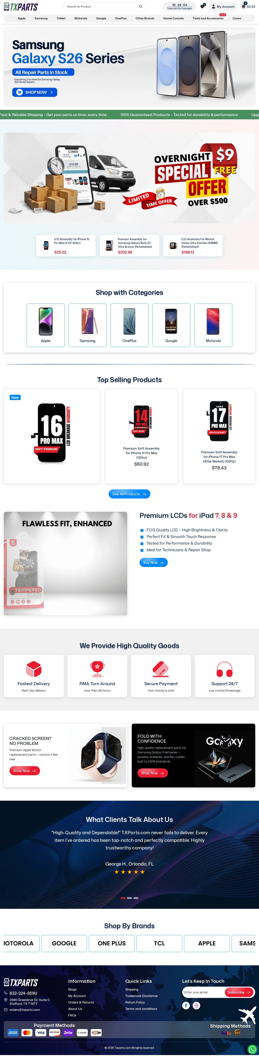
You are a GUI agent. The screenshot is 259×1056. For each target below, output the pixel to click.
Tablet (61, 18)
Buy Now (150, 562)
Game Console (173, 18)
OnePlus (121, 18)
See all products (126, 493)
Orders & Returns (81, 1002)
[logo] (21, 6)
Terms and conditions (141, 1009)
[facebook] (186, 1005)
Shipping (131, 989)
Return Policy (135, 1002)
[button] (123, 898)
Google (101, 18)
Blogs (72, 989)
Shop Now (21, 770)
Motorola (81, 18)
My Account (77, 996)
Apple (22, 18)
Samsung (41, 18)
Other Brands (145, 18)
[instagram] (196, 1005)
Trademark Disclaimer (141, 996)
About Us (75, 1009)
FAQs (72, 1015)
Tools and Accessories (209, 17)
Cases (236, 18)
